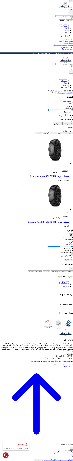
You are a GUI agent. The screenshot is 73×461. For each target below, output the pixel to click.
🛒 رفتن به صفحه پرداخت (64, 460)
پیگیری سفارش (58, 364)
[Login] (71, 14)
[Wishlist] (72, 69)
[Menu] (71, 1)
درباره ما (64, 30)
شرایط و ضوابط (68, 364)
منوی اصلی (69, 20)
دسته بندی (68, 114)
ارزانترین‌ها (46, 133)
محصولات (62, 20)
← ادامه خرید (38, 460)
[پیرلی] (64, 172)
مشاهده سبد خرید (65, 453)
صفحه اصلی (65, 281)
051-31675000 (68, 49)
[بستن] (71, 448)
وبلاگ (65, 28)
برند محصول (67, 112)
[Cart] (71, 10)
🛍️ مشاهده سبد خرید (49, 460)
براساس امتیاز (62, 133)
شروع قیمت (69, 239)
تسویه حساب (53, 453)
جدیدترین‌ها (53, 133)
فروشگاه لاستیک (64, 283)
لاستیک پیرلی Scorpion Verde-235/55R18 (49, 176)
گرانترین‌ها (38, 133)
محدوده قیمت (67, 101)
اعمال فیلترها (68, 259)
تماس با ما (64, 32)
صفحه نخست (63, 24)
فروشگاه (62, 93)
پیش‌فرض (69, 271)
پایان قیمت (69, 243)
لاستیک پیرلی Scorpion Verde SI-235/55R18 (48, 222)
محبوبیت (70, 133)
